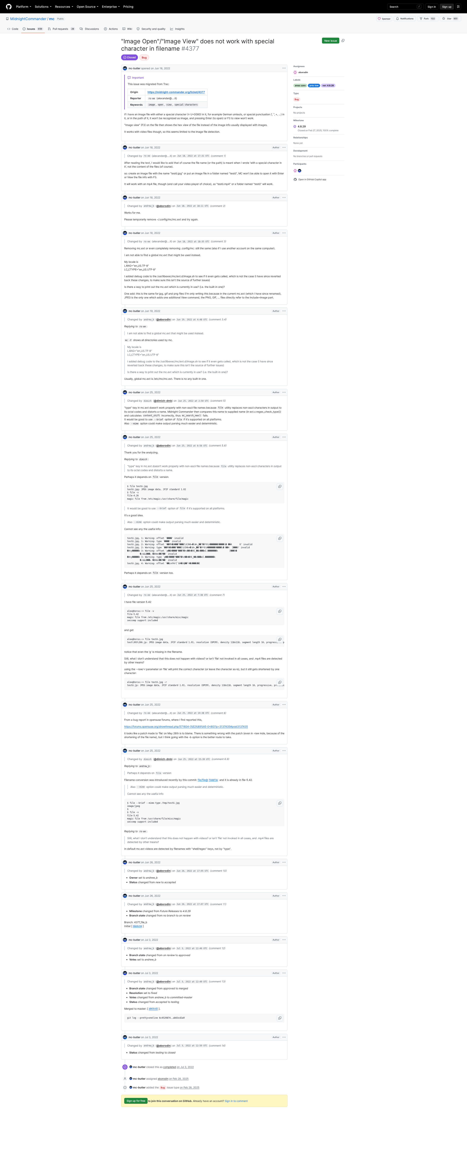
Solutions (42, 6)
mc (52, 19)
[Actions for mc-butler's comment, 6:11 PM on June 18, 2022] (284, 197)
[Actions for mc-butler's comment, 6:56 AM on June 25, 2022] (284, 437)
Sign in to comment (236, 1100)
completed (169, 1066)
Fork (429, 18)
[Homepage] (9, 7)
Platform (22, 6)
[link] (137, 1067)
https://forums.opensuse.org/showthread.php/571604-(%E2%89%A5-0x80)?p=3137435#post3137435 (186, 726)
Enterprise (109, 6)
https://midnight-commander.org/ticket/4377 (176, 92)
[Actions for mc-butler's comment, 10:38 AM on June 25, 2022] (284, 704)
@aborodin (164, 205)
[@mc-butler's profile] (125, 67)
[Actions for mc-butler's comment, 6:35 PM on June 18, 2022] (284, 233)
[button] (280, 486)
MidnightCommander (28, 19)
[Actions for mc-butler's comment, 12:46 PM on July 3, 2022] (284, 939)
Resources (62, 6)
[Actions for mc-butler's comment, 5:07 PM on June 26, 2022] (284, 895)
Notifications (406, 18)
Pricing (128, 6)
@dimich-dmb (163, 400)
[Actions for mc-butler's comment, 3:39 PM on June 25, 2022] (284, 750)
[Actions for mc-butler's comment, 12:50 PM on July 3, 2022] (284, 1037)
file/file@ (208, 779)
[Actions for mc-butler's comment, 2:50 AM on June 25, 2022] (284, 392)
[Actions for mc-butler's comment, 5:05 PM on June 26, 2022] (284, 862)
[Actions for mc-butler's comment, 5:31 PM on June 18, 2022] (284, 147)
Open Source (86, 6)
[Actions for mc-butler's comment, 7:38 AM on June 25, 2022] (284, 586)
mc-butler (134, 68)
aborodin (163, 1078)
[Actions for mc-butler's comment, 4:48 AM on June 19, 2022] (284, 311)
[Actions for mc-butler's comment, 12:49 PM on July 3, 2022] (284, 973)
